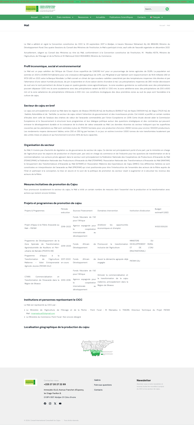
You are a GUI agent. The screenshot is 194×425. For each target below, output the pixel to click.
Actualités (100, 17)
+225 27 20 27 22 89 (55, 384)
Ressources (83, 17)
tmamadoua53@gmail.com (43, 313)
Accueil (34, 17)
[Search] (167, 9)
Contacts (141, 17)
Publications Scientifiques (121, 17)
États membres (64, 17)
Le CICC (45, 17)
